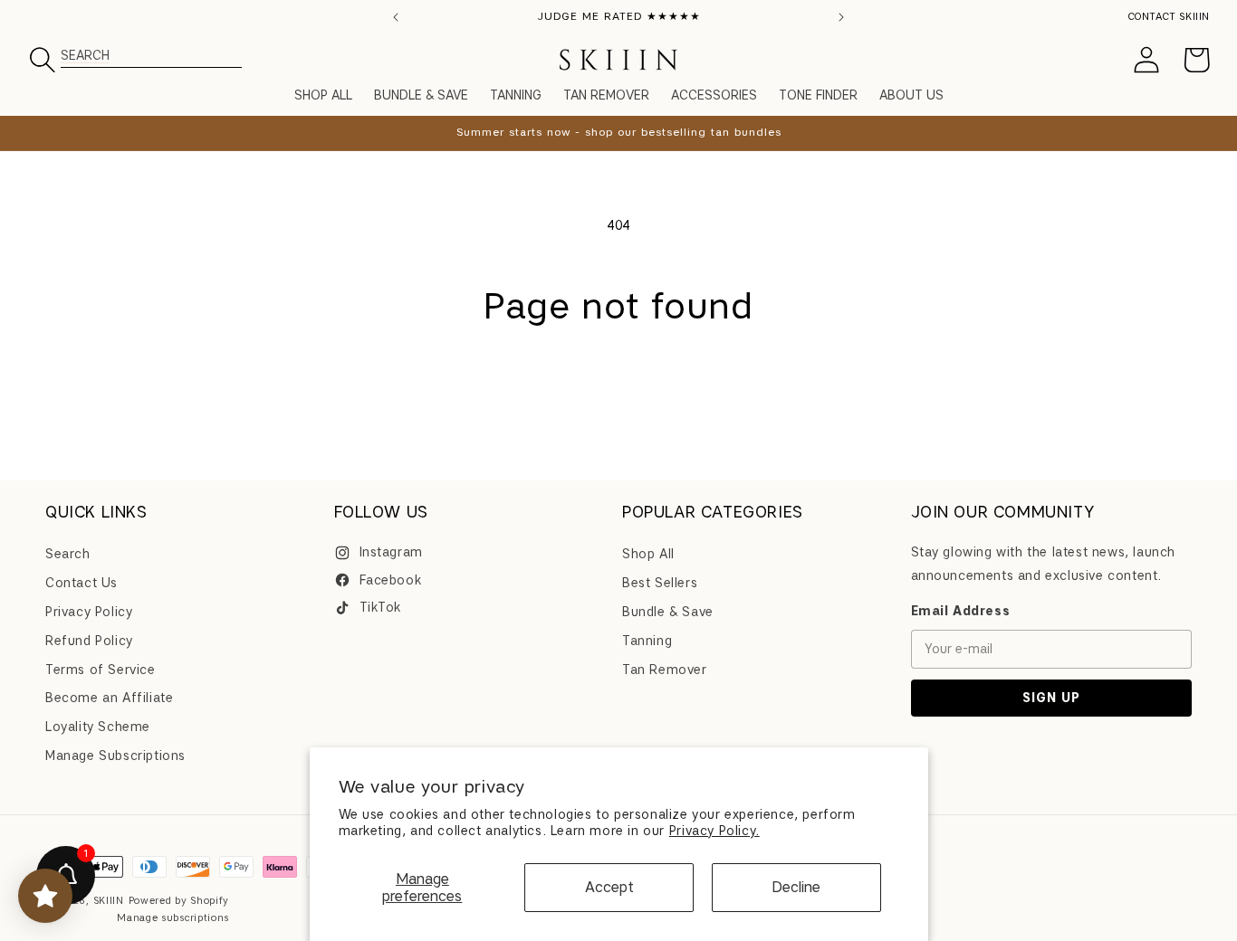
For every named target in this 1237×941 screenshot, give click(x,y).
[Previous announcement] (396, 17)
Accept (609, 887)
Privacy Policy (88, 612)
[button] (291, 59)
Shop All (648, 555)
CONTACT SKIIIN (1169, 16)
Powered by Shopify (179, 900)
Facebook (391, 580)
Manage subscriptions (173, 917)
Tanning (647, 641)
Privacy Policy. (714, 831)
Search (68, 555)
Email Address (961, 611)
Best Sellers (659, 583)
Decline (796, 887)
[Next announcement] (841, 17)
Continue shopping (618, 396)
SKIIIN (108, 900)
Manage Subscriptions (115, 756)
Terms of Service (100, 670)
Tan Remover (664, 670)
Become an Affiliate (109, 699)
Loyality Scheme (97, 727)
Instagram (391, 553)
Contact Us (81, 583)
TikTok (381, 607)
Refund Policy (89, 641)
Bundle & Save (668, 612)
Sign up (1051, 698)
